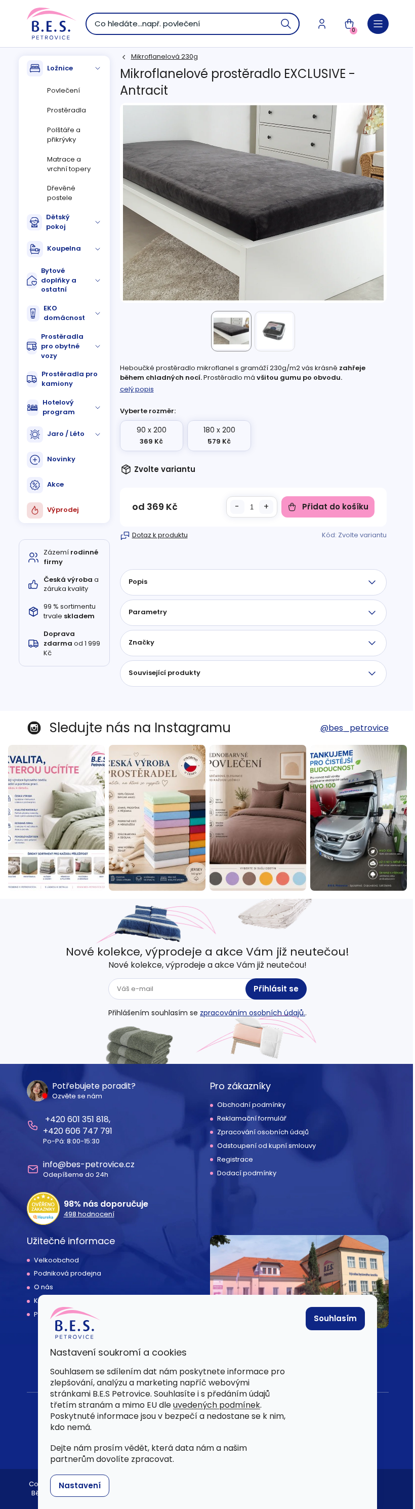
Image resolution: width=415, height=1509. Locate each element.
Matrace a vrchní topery (69, 164)
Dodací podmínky (246, 1173)
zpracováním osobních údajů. (252, 1013)
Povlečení (63, 90)
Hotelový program (59, 407)
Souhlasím (335, 1318)
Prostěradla (66, 110)
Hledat (286, 24)
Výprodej (63, 509)
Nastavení (80, 1485)
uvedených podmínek (216, 1405)
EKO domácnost (64, 313)
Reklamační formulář (251, 1118)
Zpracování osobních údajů (263, 1132)
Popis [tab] (138, 581)
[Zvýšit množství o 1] (266, 507)
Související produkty (164, 673)
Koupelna (64, 248)
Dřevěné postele (61, 193)
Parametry (148, 612)
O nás (43, 1287)
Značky (141, 642)
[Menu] (378, 24)
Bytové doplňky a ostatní (58, 280)
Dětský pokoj (58, 221)
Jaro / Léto (66, 434)
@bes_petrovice (354, 728)
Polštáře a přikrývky (63, 134)
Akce (55, 484)
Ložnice (60, 68)
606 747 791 (88, 1131)
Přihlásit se (276, 988)
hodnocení (89, 1214)
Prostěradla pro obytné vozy (62, 346)
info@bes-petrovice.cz (89, 1164)
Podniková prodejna (67, 1273)
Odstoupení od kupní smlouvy (266, 1145)
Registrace (235, 1159)
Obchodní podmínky (251, 1104)
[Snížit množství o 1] (237, 507)
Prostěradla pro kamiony (70, 378)
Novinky (61, 459)
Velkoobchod (56, 1260)
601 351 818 (88, 1119)
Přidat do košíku (335, 506)
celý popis (137, 389)
